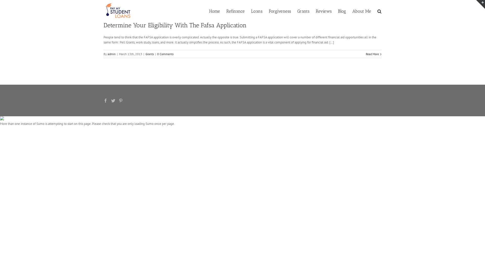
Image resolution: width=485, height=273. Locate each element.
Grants (150, 54)
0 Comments (165, 54)
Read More (372, 54)
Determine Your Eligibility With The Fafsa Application (175, 25)
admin (112, 54)
